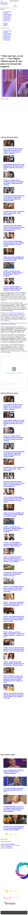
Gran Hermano (6, 16)
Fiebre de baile (6, 20)
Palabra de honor (7, 18)
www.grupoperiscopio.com (7, 847)
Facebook (5, 23)
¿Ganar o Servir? (7, 15)
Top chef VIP (6, 19)
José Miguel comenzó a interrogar (15, 314)
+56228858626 (8, 846)
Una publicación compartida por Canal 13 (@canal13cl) (14, 388)
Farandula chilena (7, 11)
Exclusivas (5, 13)
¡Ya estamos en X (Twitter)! (7, 323)
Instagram (5, 24)
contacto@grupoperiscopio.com (8, 844)
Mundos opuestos (7, 14)
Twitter (5, 25)
